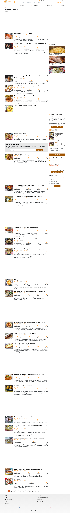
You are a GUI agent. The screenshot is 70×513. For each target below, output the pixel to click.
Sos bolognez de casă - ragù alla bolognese (26, 227)
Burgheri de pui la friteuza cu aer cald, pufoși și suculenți (29, 291)
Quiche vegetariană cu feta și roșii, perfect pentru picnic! (29, 322)
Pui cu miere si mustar (20, 154)
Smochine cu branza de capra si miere (24, 416)
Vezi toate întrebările (61, 170)
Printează (62, 148)
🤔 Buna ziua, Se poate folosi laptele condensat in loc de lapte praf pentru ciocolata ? (56, 161)
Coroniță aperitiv (18, 479)
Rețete (22, 5)
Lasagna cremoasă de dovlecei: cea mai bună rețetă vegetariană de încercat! (59, 140)
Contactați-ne (39, 495)
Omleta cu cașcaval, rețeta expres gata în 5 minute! (59, 134)
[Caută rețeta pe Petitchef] (58, 2)
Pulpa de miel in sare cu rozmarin (23, 33)
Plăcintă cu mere (54, 181)
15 (38, 491)
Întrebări (49, 5)
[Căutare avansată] (60, 2)
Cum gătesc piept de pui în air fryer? (24, 96)
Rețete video (8, 497)
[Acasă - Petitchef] (5, 7)
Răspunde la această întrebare (54, 165)
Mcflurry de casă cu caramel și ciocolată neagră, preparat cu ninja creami (60, 145)
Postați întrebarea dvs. (57, 172)
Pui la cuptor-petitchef (20, 133)
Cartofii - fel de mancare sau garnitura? (25, 105)
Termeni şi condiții (40, 499)
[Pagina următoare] (41, 491)
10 (35, 491)
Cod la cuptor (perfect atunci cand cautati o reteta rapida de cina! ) (30, 426)
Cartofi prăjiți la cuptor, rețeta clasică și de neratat (28, 239)
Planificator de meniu (56, 126)
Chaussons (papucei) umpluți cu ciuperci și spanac (28, 196)
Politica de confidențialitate (42, 497)
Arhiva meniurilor (54, 148)
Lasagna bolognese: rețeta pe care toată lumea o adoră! (29, 185)
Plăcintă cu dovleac (55, 183)
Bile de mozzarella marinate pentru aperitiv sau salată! (29, 438)
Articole (35, 5)
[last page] (44, 491)
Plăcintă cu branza (54, 179)
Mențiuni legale (39, 501)
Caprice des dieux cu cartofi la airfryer (24, 343)
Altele (62, 5)
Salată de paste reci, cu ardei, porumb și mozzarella (28, 469)
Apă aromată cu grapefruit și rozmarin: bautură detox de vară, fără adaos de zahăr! (31, 76)
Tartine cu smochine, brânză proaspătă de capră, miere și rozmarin (30, 44)
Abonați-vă (39, 150)
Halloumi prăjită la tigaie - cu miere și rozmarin (26, 86)
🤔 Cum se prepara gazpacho (55, 164)
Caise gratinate (18, 280)
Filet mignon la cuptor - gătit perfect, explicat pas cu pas (29, 249)
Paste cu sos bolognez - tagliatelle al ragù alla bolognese (29, 374)
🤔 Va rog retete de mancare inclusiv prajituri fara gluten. (56, 167)
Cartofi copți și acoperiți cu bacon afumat (25, 333)
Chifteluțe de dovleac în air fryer (23, 385)
